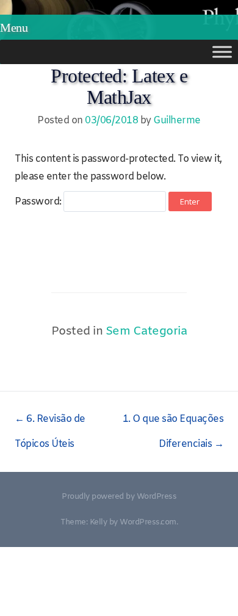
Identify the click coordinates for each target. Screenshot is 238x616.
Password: (39, 201)
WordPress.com (148, 522)
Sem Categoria (146, 331)
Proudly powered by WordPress (119, 496)
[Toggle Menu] (222, 51)
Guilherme (177, 120)
